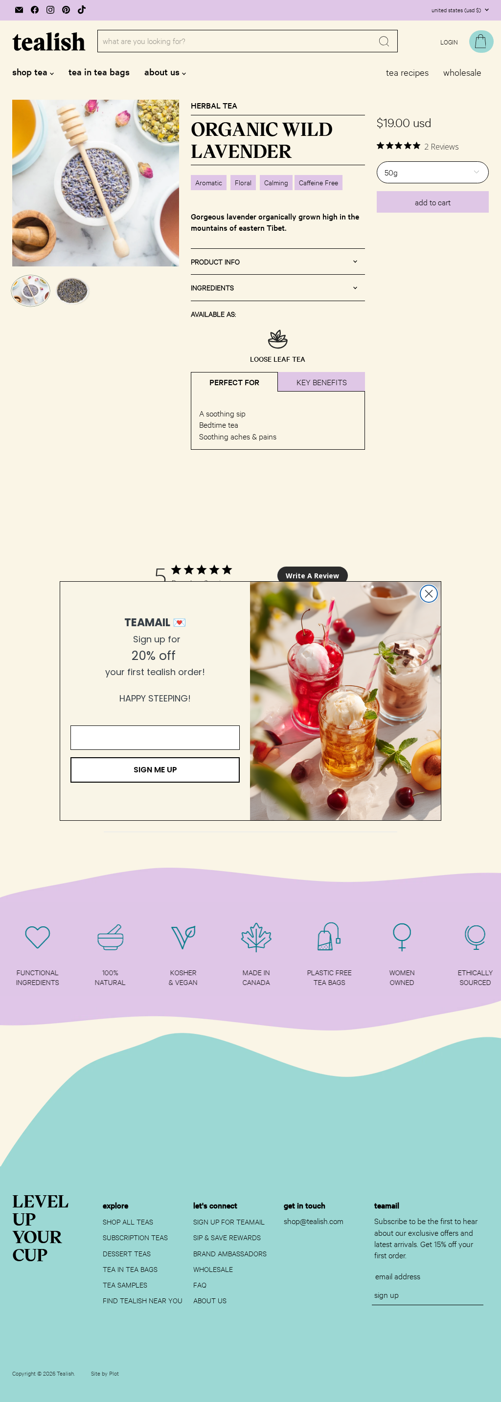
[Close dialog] (428, 593)
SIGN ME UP (155, 769)
